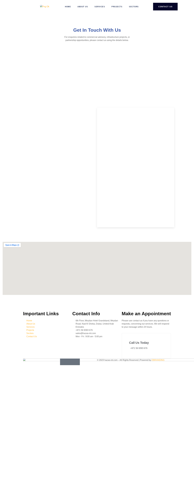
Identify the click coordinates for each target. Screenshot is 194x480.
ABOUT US (82, 7)
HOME (68, 7)
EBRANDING (158, 360)
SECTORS (134, 7)
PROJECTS (117, 7)
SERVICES (99, 7)
